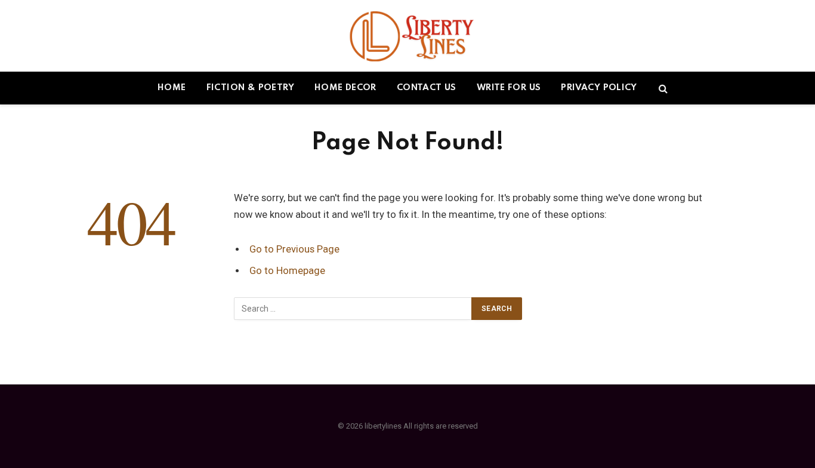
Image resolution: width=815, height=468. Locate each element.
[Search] (662, 88)
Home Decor (345, 88)
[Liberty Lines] (408, 36)
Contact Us (426, 88)
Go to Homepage (287, 270)
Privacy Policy (599, 88)
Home (172, 88)
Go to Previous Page (294, 249)
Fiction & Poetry (250, 88)
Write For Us (509, 88)
